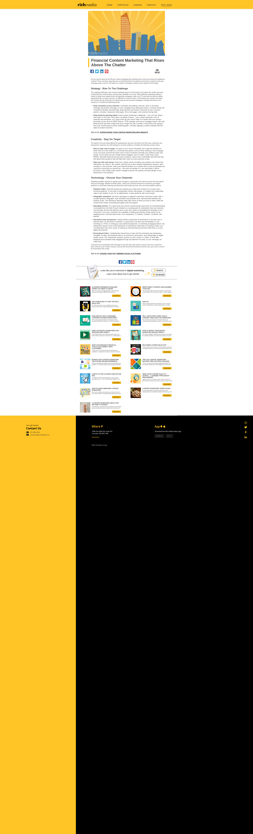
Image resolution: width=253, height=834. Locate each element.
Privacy (105, 445)
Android (159, 436)
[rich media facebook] (245, 432)
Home (110, 5)
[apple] (164, 426)
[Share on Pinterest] (106, 71)
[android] (161, 426)
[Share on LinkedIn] (101, 71)
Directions (95, 437)
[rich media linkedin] (245, 437)
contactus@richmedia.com (39, 435)
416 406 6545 (35, 432)
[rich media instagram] (245, 423)
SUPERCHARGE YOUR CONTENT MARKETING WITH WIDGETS (124, 132)
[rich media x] (245, 427)
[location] (101, 426)
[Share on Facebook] (92, 71)
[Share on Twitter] (97, 71)
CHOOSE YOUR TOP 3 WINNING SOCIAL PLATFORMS (120, 253)
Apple (169, 436)
